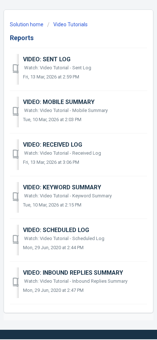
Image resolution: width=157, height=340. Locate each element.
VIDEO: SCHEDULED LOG (56, 230)
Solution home (27, 24)
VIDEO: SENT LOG (46, 59)
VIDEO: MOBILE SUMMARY (59, 101)
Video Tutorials (70, 24)
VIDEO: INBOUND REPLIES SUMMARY (73, 272)
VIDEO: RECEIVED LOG (52, 144)
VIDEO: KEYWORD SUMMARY (62, 187)
